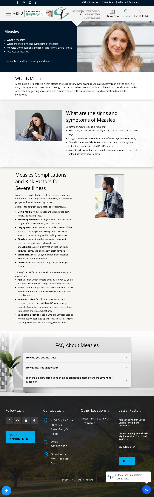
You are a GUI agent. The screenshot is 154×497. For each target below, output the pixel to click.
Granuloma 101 (127, 446)
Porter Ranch (108, 2)
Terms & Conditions (84, 479)
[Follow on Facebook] (17, 2)
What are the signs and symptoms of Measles (32, 43)
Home (8, 61)
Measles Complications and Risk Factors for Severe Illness (39, 47)
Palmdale (134, 2)
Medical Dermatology (27, 61)
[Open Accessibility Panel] (6, 491)
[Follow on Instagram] (29, 2)
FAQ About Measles (18, 51)
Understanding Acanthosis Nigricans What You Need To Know (133, 436)
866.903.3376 (59, 446)
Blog (127, 461)
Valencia (122, 2)
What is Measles (16, 40)
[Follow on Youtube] (23, 2)
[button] (14, 14)
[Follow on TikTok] (35, 2)
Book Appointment (19, 437)
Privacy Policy (67, 479)
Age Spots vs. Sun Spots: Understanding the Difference (132, 422)
